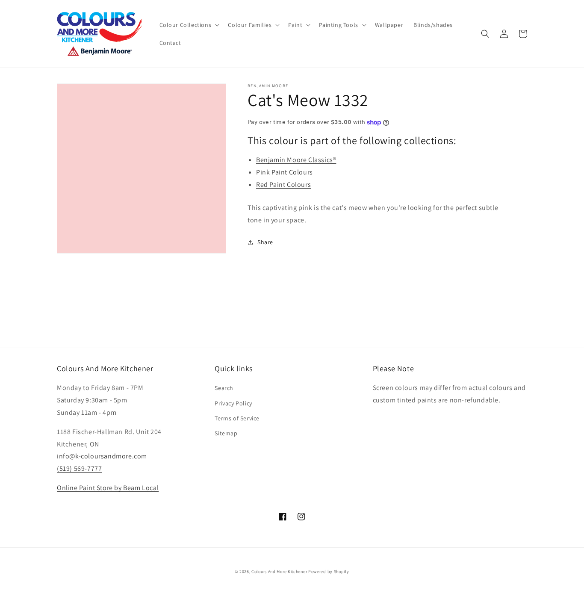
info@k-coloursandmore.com (102, 456)
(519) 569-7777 (79, 468)
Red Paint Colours (283, 184)
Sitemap (226, 433)
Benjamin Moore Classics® (296, 159)
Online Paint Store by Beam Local (108, 487)
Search (224, 388)
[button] (188, 25)
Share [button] (265, 242)
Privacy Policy (233, 403)
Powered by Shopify (328, 571)
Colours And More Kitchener (279, 571)
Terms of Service (237, 418)
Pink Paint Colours (284, 172)
